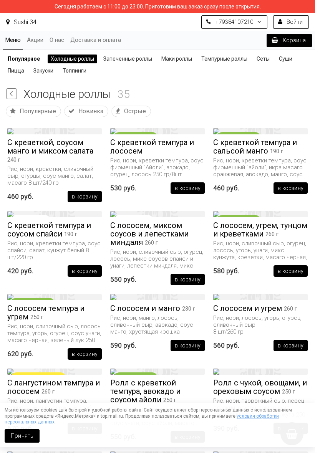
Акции (35, 39)
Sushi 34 (24, 22)
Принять (22, 435)
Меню (13, 39)
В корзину (85, 196)
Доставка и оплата (95, 39)
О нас (57, 39)
